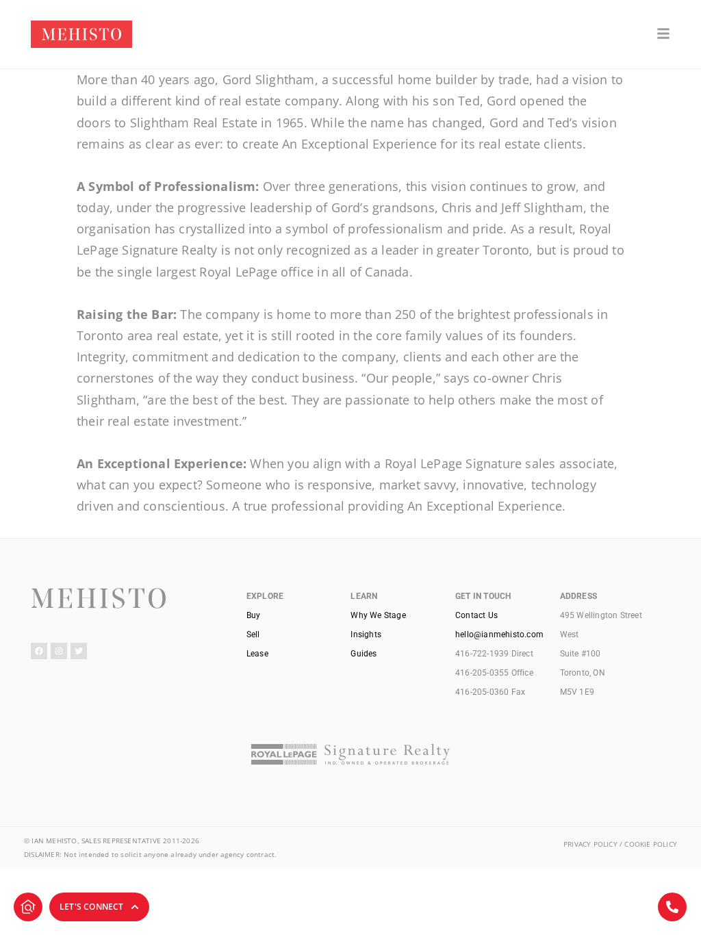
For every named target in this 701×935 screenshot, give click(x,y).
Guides (363, 653)
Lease (257, 653)
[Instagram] (59, 651)
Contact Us (476, 615)
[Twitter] (79, 651)
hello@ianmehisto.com (499, 634)
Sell (253, 634)
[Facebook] (39, 651)
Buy (253, 615)
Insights (365, 634)
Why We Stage (377, 615)
